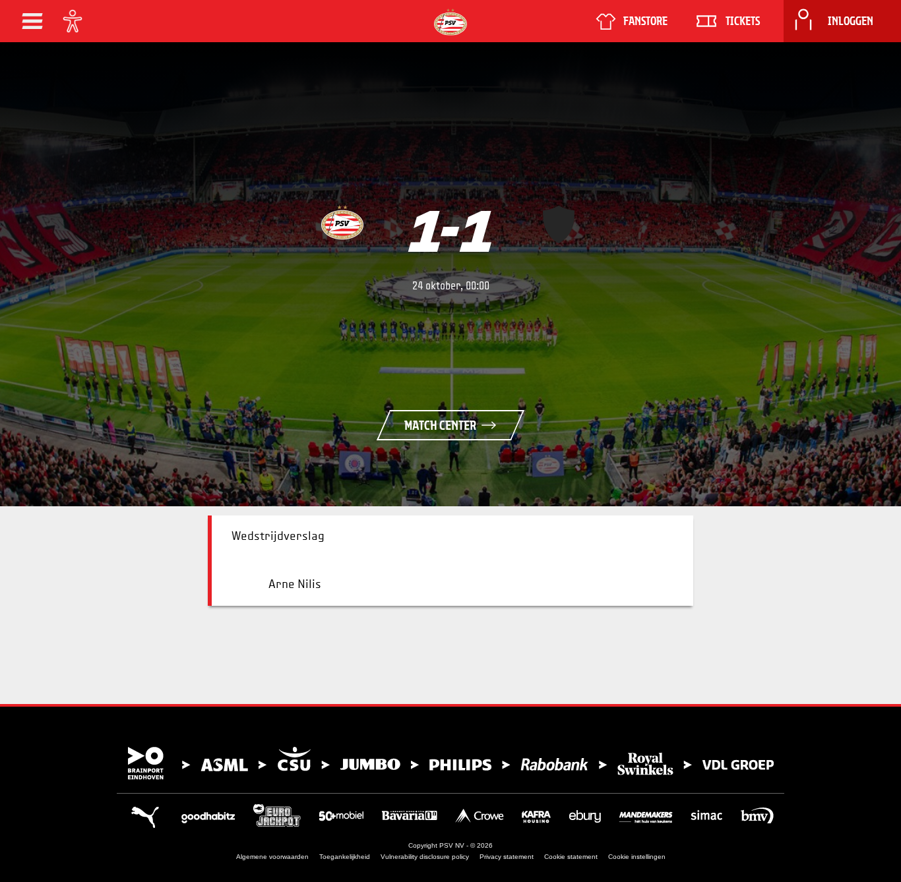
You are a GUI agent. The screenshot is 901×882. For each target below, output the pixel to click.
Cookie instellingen (637, 856)
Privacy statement (507, 856)
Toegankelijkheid (344, 856)
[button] (32, 21)
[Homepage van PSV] (450, 22)
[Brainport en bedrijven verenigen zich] (450, 763)
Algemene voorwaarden (272, 856)
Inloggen (850, 21)
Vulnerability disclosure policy (425, 856)
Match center (440, 425)
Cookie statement (571, 856)
